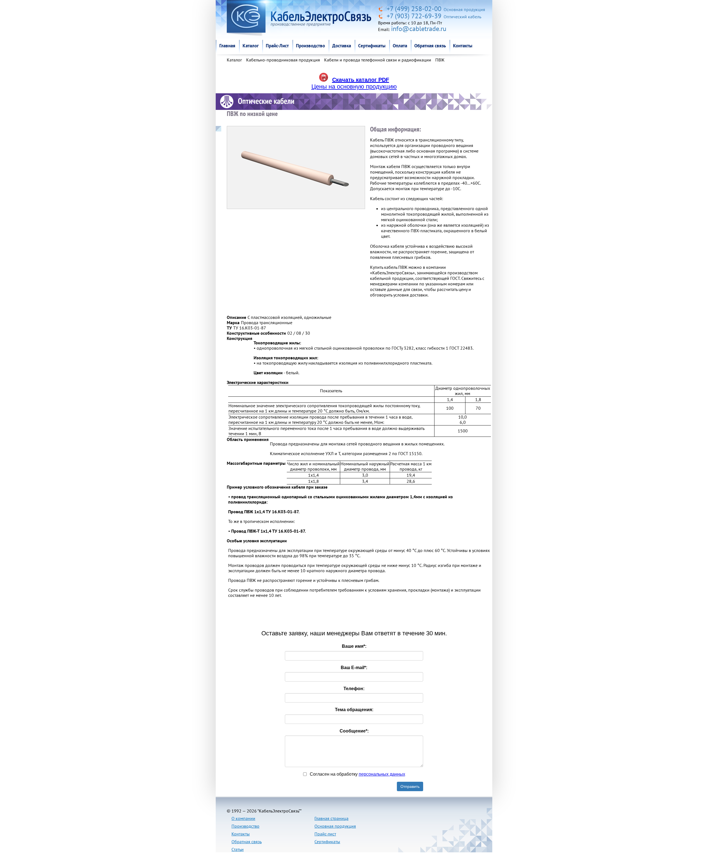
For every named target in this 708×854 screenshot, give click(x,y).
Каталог (251, 46)
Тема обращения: (354, 709)
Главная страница (331, 818)
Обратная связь (430, 46)
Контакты (462, 46)
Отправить (410, 786)
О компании (243, 818)
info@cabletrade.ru (418, 28)
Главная (227, 46)
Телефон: (354, 688)
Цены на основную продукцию (354, 86)
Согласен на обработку (357, 774)
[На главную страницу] (381, 8)
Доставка (341, 46)
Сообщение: (354, 731)
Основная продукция (335, 826)
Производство (310, 46)
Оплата (400, 46)
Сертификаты (372, 46)
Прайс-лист (325, 834)
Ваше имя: (354, 646)
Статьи (237, 849)
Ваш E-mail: (354, 667)
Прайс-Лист (277, 46)
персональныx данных (382, 774)
